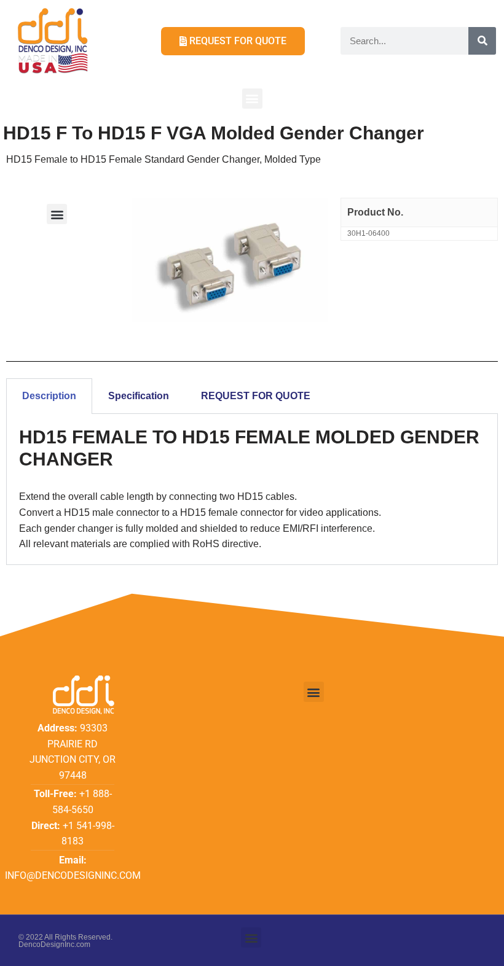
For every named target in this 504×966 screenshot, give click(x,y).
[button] (252, 98)
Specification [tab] (138, 396)
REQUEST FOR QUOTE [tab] (255, 396)
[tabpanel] (252, 489)
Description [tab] (49, 396)
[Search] (482, 41)
